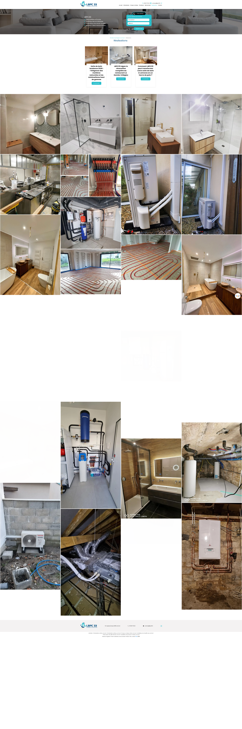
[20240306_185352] (91, 562)
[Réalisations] (91, 223)
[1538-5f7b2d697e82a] (91, 175)
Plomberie (141, 5)
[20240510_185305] (91, 455)
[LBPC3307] (212, 124)
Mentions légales (106, 636)
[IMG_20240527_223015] (151, 194)
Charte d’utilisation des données (118, 636)
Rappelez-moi (139, 28)
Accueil (120, 5)
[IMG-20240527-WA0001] (30, 255)
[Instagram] (161, 3)
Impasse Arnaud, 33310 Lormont (113, 626)
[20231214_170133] (212, 556)
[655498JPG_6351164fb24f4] (151, 305)
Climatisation (126, 5)
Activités (90, 633)
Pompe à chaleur (134, 5)
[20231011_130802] (91, 348)
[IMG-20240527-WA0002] (212, 275)
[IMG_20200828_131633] (30, 442)
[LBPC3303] (30, 124)
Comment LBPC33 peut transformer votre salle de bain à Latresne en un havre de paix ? (145, 70)
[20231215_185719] (30, 348)
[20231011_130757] (151, 384)
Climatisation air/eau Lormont (114, 633)
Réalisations (154, 5)
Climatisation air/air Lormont (99, 633)
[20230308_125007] (212, 368)
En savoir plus (96, 83)
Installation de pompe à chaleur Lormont (130, 634)
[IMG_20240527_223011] (212, 194)
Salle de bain (148, 5)
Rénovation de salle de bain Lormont (111, 634)
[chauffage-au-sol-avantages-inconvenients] (91, 271)
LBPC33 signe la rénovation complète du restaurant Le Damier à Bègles (121, 70)
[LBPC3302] (91, 124)
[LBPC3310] (30, 184)
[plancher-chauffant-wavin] (151, 257)
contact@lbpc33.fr (156, 3)
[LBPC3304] (151, 124)
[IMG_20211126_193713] (151, 478)
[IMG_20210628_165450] (212, 462)
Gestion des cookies (130, 636)
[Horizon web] (136, 636)
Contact (160, 5)
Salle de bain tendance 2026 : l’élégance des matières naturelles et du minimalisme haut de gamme (96, 73)
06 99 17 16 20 (132, 626)
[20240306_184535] (30, 536)
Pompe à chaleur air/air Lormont (128, 633)
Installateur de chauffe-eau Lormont (145, 633)
